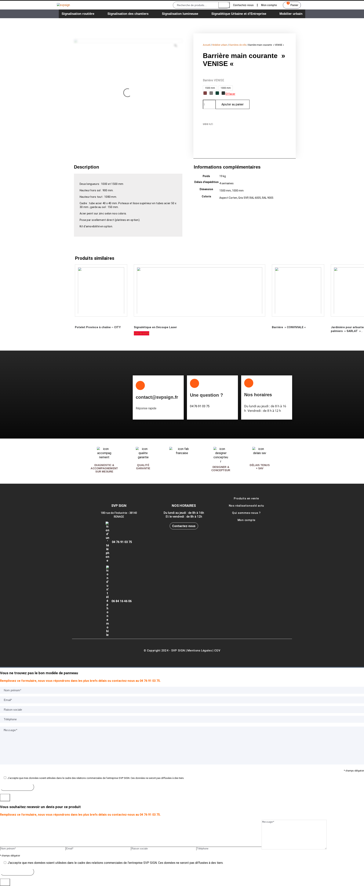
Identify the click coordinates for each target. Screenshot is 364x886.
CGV (217, 650)
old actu (258, 505)
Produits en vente (246, 498)
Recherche (224, 5)
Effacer (230, 94)
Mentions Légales (199, 650)
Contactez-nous (243, 5)
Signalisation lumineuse (180, 14)
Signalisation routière (78, 14)
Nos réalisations (240, 505)
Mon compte (269, 5)
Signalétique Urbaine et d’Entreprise (238, 14)
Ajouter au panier (232, 104)
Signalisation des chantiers (127, 14)
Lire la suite (141, 333)
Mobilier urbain (290, 14)
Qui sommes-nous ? (246, 513)
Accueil (206, 45)
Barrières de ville (237, 45)
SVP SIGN (178, 650)
